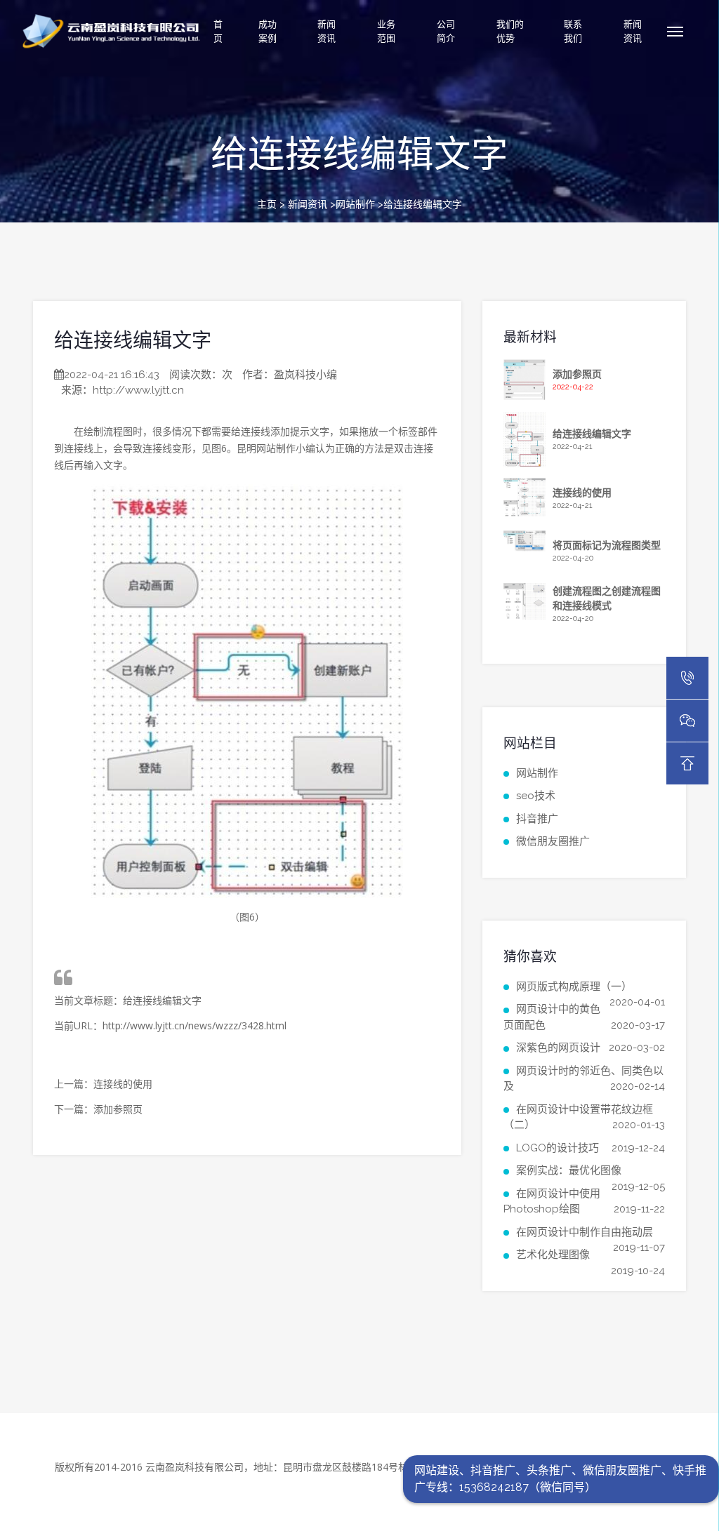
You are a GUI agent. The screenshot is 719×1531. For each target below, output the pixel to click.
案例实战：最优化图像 (568, 1170)
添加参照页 (118, 1109)
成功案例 (267, 31)
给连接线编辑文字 (132, 340)
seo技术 (535, 795)
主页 (267, 204)
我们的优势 (510, 31)
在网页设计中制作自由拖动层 (584, 1232)
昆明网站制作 (266, 448)
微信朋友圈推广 (553, 841)
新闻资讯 (326, 31)
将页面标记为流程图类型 (607, 545)
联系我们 (573, 31)
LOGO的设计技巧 (557, 1148)
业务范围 (386, 31)
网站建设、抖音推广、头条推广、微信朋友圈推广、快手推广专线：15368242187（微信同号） (560, 1479)
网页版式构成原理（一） (574, 986)
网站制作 (355, 204)
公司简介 (446, 31)
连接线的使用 (122, 1083)
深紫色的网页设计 (558, 1047)
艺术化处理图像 (553, 1254)
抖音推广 (537, 819)
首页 (218, 31)
